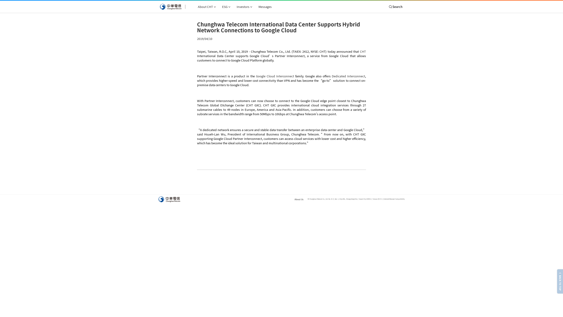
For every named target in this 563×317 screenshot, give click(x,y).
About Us (299, 199)
